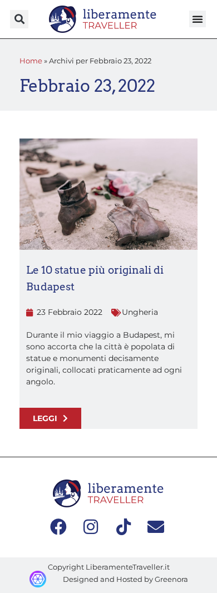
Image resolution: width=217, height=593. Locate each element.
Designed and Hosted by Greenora (125, 579)
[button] (19, 19)
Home (30, 60)
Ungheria (140, 312)
